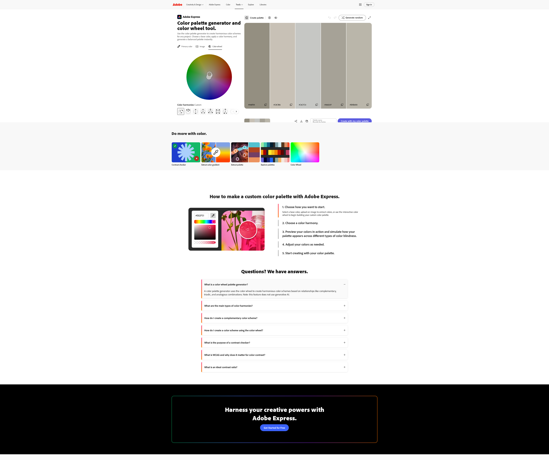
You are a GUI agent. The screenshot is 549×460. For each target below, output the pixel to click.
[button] (360, 4)
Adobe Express (214, 4)
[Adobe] (177, 4)
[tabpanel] (209, 83)
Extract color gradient (210, 164)
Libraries (263, 4)
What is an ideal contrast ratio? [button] (220, 367)
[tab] (184, 46)
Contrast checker (179, 164)
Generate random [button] (354, 17)
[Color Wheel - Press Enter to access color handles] (209, 77)
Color (228, 4)
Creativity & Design (193, 4)
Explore (251, 4)
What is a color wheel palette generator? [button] (226, 284)
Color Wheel (296, 164)
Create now (186, 152)
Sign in (369, 4)
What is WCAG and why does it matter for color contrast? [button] (234, 354)
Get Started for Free (274, 427)
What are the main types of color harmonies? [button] (228, 305)
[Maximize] (369, 17)
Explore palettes (268, 164)
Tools (238, 4)
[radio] (180, 111)
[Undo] (329, 17)
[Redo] (335, 17)
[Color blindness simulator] (275, 17)
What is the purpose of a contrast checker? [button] (227, 342)
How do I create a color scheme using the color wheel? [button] (233, 330)
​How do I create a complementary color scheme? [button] (230, 318)
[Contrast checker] (269, 17)
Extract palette (237, 164)
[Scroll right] (236, 111)
